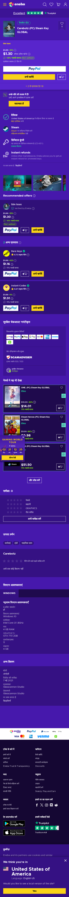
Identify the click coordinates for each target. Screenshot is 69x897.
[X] (41, 805)
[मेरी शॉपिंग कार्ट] (58, 4)
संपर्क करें (6, 758)
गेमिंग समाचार (39, 780)
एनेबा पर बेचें (7, 805)
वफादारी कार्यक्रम (41, 762)
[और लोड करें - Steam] (6, 129)
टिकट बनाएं (7, 787)
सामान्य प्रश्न (7, 780)
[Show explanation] (28, 255)
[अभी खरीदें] (34, 69)
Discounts (39, 766)
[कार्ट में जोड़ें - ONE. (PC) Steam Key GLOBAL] (60, 408)
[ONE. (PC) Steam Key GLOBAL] (34, 398)
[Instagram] (46, 805)
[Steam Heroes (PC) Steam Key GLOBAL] (34, 428)
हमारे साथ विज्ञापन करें (10, 809)
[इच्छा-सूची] (51, 4)
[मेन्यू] (4, 4)
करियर (5, 762)
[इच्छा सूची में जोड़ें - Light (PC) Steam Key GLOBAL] (61, 447)
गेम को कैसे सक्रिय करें (11, 784)
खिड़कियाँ (7, 701)
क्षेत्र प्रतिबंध (15, 121)
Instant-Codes (18, 286)
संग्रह (37, 758)
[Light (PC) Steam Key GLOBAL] (34, 457)
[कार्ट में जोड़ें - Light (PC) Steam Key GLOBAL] (60, 467)
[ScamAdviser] (19, 357)
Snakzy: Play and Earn (45, 791)
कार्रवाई (8, 543)
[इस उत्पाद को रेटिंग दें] (13, 561)
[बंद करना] (65, 860)
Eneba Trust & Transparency (16, 766)
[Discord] (51, 805)
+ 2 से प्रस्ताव (34, 86)
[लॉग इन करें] (65, 4)
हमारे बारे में (7, 755)
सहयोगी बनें (39, 787)
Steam (14, 131)
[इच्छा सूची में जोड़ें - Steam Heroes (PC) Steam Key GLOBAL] (61, 417)
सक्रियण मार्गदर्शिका (18, 134)
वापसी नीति (7, 791)
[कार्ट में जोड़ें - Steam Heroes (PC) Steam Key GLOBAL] (60, 437)
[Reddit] (56, 805)
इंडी (16, 543)
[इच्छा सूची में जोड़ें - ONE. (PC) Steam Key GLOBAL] (61, 388)
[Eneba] (17, 4)
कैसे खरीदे (38, 755)
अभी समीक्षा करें (34, 519)
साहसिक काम (27, 543)
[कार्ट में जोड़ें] (61, 77)
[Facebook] (37, 805)
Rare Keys (16, 251)
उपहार (37, 784)
